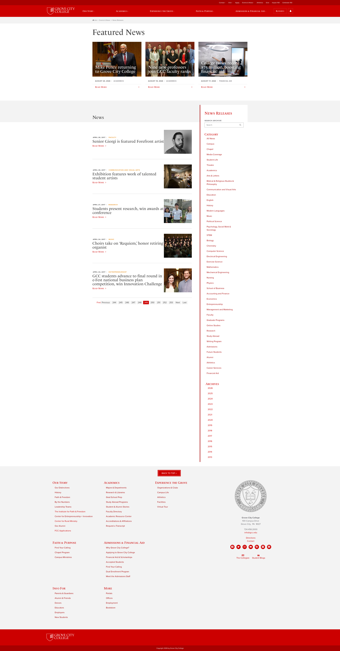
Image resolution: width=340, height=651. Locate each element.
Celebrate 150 (287, 3)
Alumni (210, 357)
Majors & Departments (116, 487)
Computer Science (215, 251)
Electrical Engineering (217, 256)
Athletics (260, 3)
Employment (112, 603)
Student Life (212, 160)
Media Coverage (214, 154)
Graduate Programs (215, 320)
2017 (210, 436)
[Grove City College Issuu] (257, 547)
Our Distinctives (62, 487)
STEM (209, 235)
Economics (212, 299)
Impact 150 (276, 3)
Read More (98, 146)
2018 (210, 430)
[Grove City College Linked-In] (269, 547)
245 (120, 302)
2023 (210, 404)
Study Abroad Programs (117, 502)
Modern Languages (215, 210)
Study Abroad (213, 336)
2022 (210, 409)
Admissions (212, 346)
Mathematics (212, 267)
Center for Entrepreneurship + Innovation (74, 516)
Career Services (214, 368)
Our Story (60, 482)
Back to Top (168, 473)
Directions (250, 538)
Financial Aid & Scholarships (119, 557)
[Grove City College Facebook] (232, 547)
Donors (58, 603)
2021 (210, 414)
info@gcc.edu (250, 532)
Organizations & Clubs (167, 487)
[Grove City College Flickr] (263, 547)
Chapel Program (62, 552)
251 (158, 302)
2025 (210, 393)
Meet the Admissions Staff (118, 576)
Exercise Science (214, 261)
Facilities (161, 502)
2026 (210, 388)
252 (165, 302)
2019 (210, 425)
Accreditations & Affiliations (119, 521)
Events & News (104, 20)
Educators (59, 607)
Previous (106, 302)
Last (184, 302)
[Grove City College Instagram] (245, 547)
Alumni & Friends (63, 598)
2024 (210, 398)
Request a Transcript (115, 526)
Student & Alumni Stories (117, 507)
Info (95, 20)
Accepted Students (115, 562)
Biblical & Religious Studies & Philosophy (220, 183)
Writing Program (214, 341)
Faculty (210, 315)
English (210, 200)
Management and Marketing (220, 309)
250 (152, 302)
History (210, 205)
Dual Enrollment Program (117, 571)
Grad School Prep (114, 497)
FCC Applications (63, 530)
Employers (59, 612)
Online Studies (213, 325)
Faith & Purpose (64, 542)
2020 (210, 420)
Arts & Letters (213, 175)
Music (209, 216)
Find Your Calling (63, 547)
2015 (210, 446)
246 (127, 302)
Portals (109, 593)
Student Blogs (258, 558)
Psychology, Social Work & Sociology (219, 228)
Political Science (214, 221)
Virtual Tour (162, 507)
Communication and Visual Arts (221, 189)
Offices (109, 598)
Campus (210, 144)
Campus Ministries (63, 557)
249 (146, 302)
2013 (210, 457)
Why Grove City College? (117, 547)
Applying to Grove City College (120, 552)
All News (211, 138)
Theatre (210, 165)
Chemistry (211, 246)
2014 (210, 452)
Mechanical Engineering (218, 272)
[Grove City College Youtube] (251, 547)
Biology (210, 240)
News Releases (118, 20)
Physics (210, 283)
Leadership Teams (63, 507)
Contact (250, 541)
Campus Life (163, 492)
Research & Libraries (115, 492)
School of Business (215, 288)
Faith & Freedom (62, 497)
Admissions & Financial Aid (124, 542)
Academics (212, 170)
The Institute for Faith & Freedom (70, 511)
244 (114, 302)
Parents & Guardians (64, 593)
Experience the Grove (171, 482)
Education (211, 195)
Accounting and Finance (218, 293)
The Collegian (242, 558)
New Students (61, 617)
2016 (210, 441)
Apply (237, 3)
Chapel (210, 149)
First (99, 302)
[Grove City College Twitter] (238, 547)
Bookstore (110, 607)
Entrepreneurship (215, 304)
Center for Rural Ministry (66, 521)
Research (211, 330)
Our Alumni (60, 526)
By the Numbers (62, 502)
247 (133, 302)
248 (139, 302)
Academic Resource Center (118, 516)
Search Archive (213, 121)
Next (178, 302)
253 (171, 302)
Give (267, 3)
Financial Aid (213, 373)
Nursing (210, 277)
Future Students (214, 352)
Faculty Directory (114, 511)
